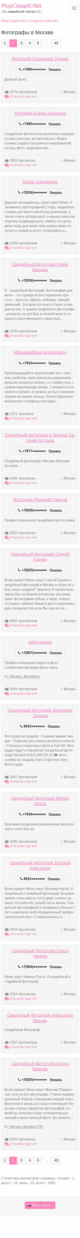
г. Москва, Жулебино (23, 676)
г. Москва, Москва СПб (25, 1127)
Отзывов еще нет (23, 96)
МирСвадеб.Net (13, 21)
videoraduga (40, 642)
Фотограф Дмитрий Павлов (40, 499)
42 (56, 43)
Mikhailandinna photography (40, 352)
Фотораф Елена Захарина (40, 113)
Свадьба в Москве (43, 21)
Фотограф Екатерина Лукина (40, 58)
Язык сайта (40, 1205)
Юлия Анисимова (40, 181)
